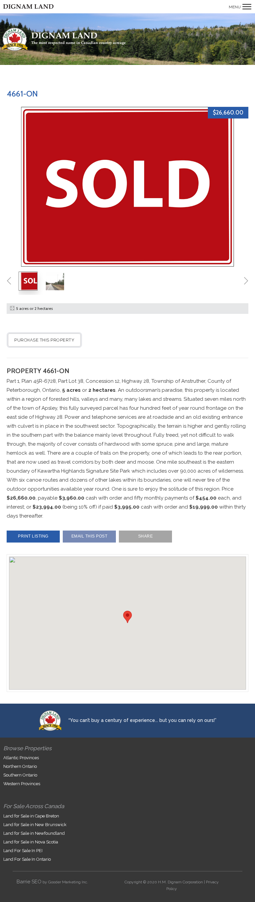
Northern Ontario (20, 766)
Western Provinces (21, 783)
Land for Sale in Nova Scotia (30, 841)
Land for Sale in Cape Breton (31, 815)
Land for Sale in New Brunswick (34, 824)
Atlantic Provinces (21, 757)
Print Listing (33, 536)
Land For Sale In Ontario (27, 859)
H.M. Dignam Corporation (180, 882)
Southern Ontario (20, 775)
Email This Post (89, 536)
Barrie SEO (29, 882)
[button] (127, 617)
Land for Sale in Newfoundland (34, 833)
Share (145, 536)
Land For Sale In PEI (22, 850)
